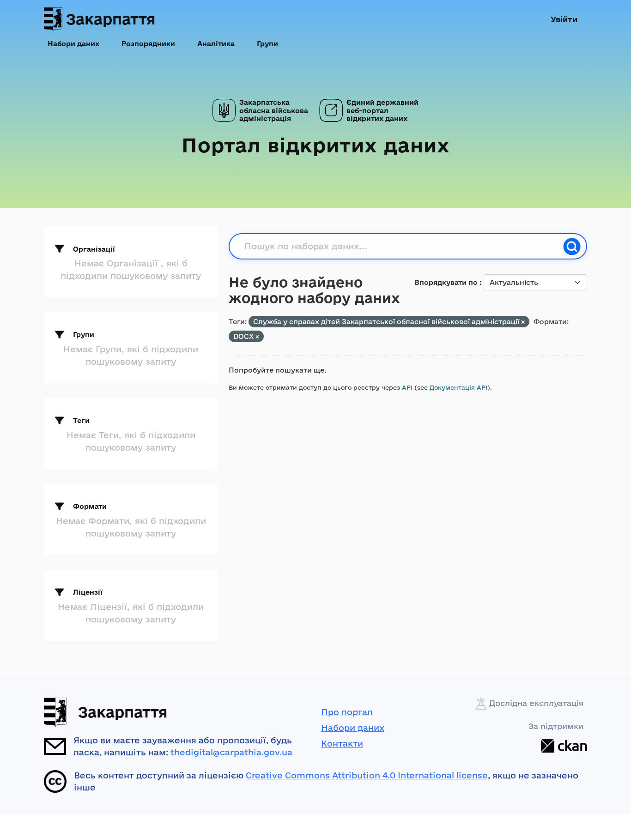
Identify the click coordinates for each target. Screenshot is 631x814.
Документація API (458, 387)
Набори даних (73, 44)
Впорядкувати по (446, 282)
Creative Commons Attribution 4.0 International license (367, 775)
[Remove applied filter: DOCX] (257, 337)
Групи (267, 44)
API (407, 387)
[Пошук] (572, 246)
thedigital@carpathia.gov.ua (231, 752)
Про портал (347, 712)
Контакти (342, 743)
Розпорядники (148, 44)
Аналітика (216, 44)
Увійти (564, 19)
